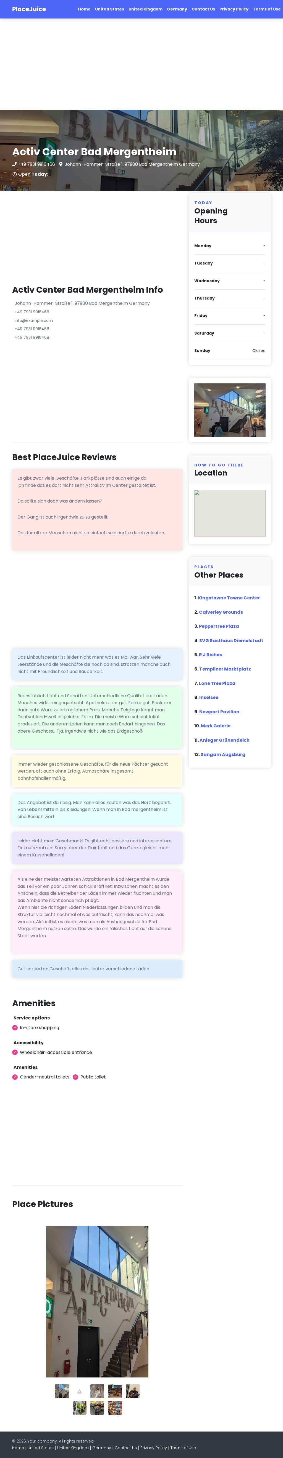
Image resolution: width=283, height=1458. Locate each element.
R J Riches (210, 654)
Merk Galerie (215, 726)
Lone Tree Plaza (217, 683)
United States (109, 9)
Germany (177, 9)
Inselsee (208, 697)
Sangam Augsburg (223, 754)
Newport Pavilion (219, 712)
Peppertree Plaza (219, 626)
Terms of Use (267, 9)
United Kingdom (146, 9)
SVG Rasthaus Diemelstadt (231, 640)
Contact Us (203, 9)
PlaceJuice (29, 9)
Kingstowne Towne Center (229, 598)
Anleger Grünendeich (225, 740)
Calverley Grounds (221, 612)
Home (84, 9)
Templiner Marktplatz (225, 669)
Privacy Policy (233, 9)
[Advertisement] (141, 64)
